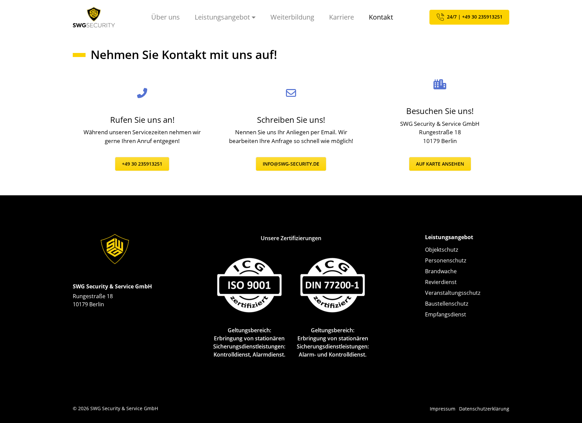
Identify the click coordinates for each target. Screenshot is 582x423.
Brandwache (441, 271)
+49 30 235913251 (142, 164)
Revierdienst (441, 282)
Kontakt (381, 17)
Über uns (165, 17)
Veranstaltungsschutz (452, 293)
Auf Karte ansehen (440, 164)
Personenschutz (445, 260)
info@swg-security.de (291, 164)
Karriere (341, 17)
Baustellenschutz (446, 303)
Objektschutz (441, 249)
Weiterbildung (292, 17)
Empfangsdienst (445, 314)
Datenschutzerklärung (484, 408)
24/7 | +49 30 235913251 (474, 16)
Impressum (442, 408)
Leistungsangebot (222, 17)
